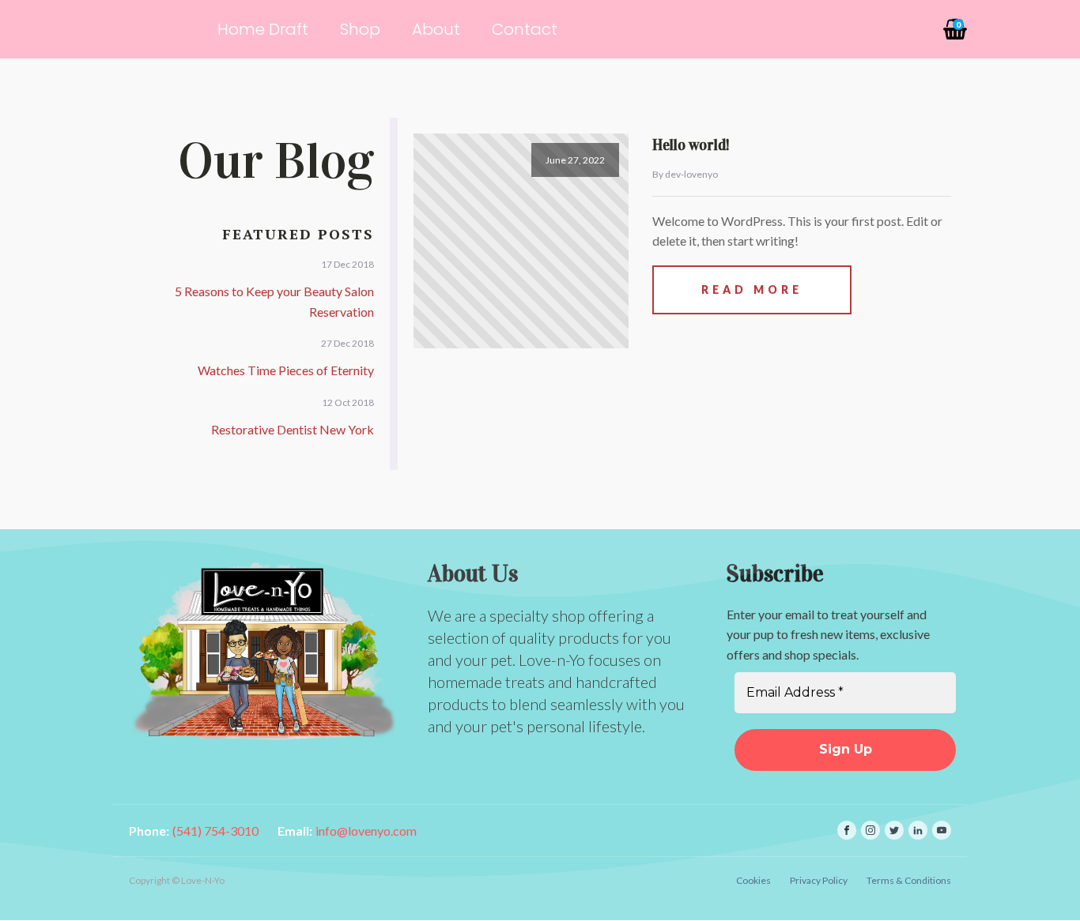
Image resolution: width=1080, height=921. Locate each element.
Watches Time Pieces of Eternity (286, 370)
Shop (360, 29)
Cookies (753, 880)
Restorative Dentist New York (292, 429)
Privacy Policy (819, 880)
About (436, 29)
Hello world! (691, 145)
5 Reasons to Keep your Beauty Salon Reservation (274, 301)
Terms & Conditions (909, 880)
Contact (524, 29)
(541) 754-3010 (215, 830)
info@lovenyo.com (366, 830)
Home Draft (262, 29)
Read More (751, 289)
